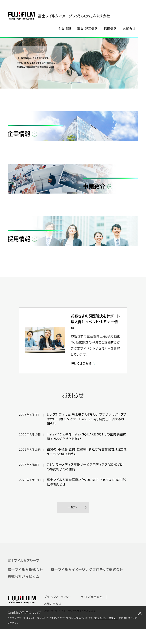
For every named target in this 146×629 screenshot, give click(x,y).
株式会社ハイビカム (23, 577)
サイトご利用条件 (91, 597)
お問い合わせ (52, 604)
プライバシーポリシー (106, 618)
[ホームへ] (62, 16)
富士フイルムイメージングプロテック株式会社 (87, 570)
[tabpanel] (69, 63)
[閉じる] (139, 613)
